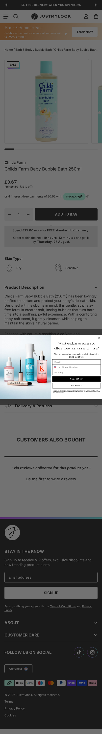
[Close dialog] (99, 338)
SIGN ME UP (76, 379)
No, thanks (76, 386)
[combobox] (56, 367)
